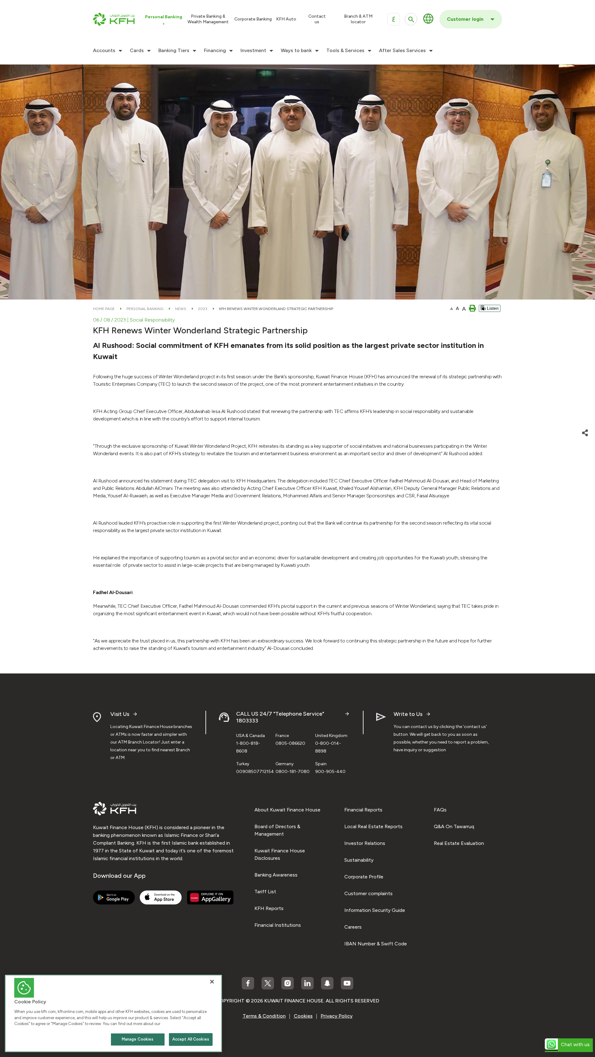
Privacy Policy (337, 1016)
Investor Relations (364, 843)
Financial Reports (363, 810)
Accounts (104, 50)
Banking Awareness (276, 875)
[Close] (212, 981)
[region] (113, 1013)
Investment (253, 50)
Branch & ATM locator (358, 19)
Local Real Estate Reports (373, 826)
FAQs (440, 810)
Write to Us (408, 714)
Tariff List (265, 892)
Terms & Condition (264, 1016)
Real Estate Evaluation (459, 843)
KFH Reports (269, 908)
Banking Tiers (173, 50)
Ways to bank (296, 50)
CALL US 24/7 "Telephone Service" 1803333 (280, 717)
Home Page (104, 309)
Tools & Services (345, 50)
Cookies (303, 1016)
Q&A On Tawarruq (454, 826)
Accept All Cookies (190, 1039)
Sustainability (358, 860)
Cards (137, 50)
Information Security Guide (374, 910)
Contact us (317, 19)
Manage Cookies (138, 1039)
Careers (353, 927)
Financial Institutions (277, 925)
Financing (215, 50)
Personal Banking (144, 309)
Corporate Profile (363, 877)
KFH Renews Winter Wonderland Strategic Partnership (276, 309)
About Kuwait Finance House (287, 810)
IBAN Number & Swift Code (375, 944)
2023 (202, 309)
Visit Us (119, 714)
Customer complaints (368, 893)
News (180, 309)
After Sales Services (402, 50)
